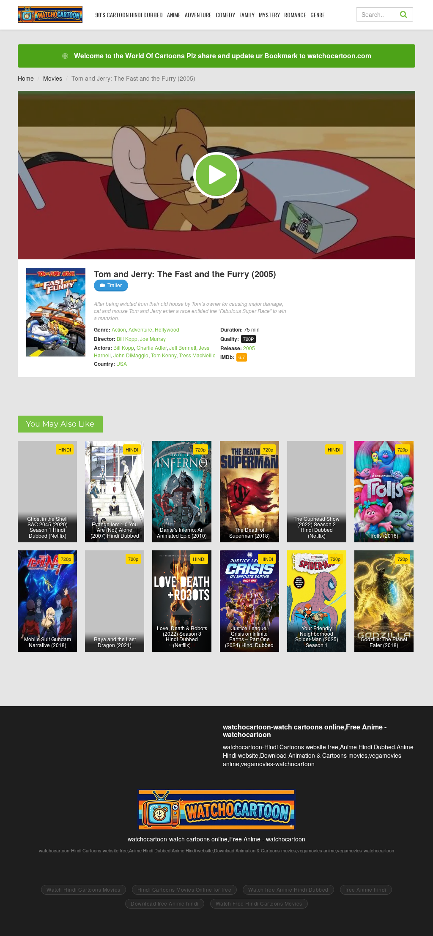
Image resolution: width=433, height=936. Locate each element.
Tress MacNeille (197, 355)
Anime (174, 14)
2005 (249, 347)
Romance (295, 14)
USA (121, 363)
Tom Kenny (163, 355)
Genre (317, 14)
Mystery (269, 14)
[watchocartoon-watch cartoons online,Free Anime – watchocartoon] (50, 14)
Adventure (198, 14)
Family (247, 14)
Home (26, 78)
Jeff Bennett (182, 347)
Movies (52, 78)
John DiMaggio (130, 355)
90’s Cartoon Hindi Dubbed (129, 14)
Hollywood (167, 329)
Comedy (225, 14)
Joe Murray (153, 338)
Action (119, 329)
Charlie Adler (152, 347)
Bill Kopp (127, 338)
